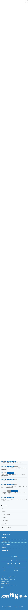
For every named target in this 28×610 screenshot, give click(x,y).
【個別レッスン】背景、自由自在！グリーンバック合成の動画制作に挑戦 (13, 475)
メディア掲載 (5, 521)
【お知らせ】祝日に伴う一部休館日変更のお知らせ (12, 462)
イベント (9, 491)
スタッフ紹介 (5, 547)
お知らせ (4, 511)
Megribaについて (6, 534)
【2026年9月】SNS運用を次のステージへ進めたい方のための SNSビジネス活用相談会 (14, 486)
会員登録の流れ (5, 550)
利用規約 (4, 567)
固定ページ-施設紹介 (6, 527)
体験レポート (5, 524)
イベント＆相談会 (11, 466)
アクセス (15, 560)
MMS (3, 508)
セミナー (15, 466)
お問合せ (15, 556)
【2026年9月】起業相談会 (6, 481)
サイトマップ (16, 570)
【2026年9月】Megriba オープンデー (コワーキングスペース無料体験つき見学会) (13, 493)
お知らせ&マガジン (6, 541)
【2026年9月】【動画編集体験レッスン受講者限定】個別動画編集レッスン (14, 468)
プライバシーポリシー (17, 567)
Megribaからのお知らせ (12, 461)
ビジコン (4, 517)
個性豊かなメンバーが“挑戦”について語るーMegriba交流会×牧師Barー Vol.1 (14, 499)
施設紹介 (4, 537)
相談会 (15, 479)
